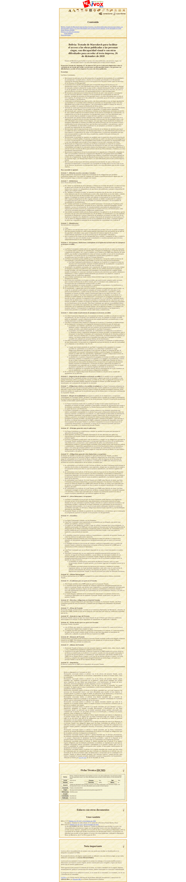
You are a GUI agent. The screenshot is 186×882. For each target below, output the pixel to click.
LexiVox (63, 877)
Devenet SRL (77, 879)
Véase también (68, 33)
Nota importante (66, 35)
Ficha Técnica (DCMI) (67, 30)
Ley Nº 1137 (83, 757)
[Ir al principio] (123, 770)
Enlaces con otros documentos (70, 32)
